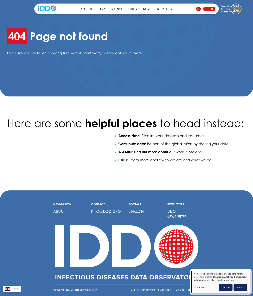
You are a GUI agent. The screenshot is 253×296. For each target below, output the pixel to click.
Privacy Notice (149, 290)
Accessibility (166, 290)
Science (117, 9)
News (146, 9)
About (59, 211)
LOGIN (209, 8)
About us (87, 9)
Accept (240, 287)
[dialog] (221, 282)
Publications (163, 9)
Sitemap (180, 290)
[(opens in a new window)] (231, 9)
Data (102, 9)
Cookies (135, 290)
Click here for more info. (222, 280)
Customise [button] (199, 287)
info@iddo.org (106, 211)
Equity (132, 9)
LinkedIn (136, 211)
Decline (226, 287)
